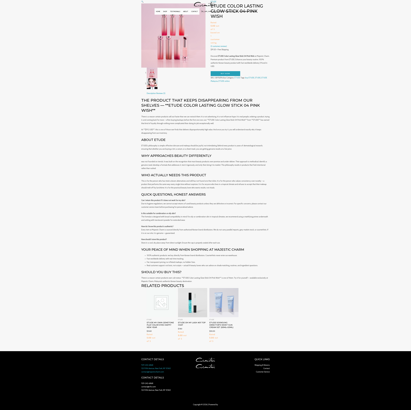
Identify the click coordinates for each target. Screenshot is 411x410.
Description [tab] (151, 93)
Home (158, 11)
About (185, 11)
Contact (194, 11)
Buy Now (225, 73)
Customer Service (263, 372)
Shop (165, 11)
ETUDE (237, 78)
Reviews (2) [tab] (160, 93)
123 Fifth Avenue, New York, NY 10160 (156, 368)
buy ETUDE (249, 78)
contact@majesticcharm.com (152, 372)
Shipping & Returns (262, 365)
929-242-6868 (147, 365)
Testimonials (175, 11)
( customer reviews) (219, 46)
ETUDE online (224, 81)
